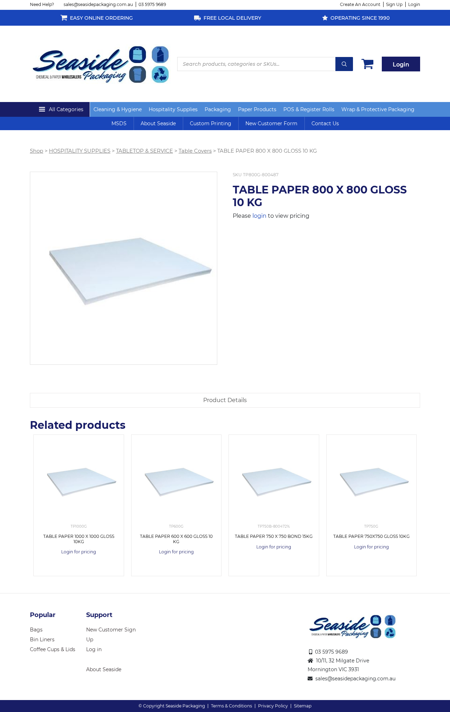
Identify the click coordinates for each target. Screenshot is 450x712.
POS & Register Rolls (308, 109)
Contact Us (325, 123)
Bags (36, 630)
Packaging (218, 109)
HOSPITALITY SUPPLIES (79, 151)
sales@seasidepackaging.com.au (98, 4)
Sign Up (394, 4)
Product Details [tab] (225, 400)
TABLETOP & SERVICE (144, 151)
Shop (36, 151)
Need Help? (42, 4)
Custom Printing (210, 123)
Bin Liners (42, 639)
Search (344, 64)
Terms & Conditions (231, 705)
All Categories (66, 109)
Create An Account (360, 4)
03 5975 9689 (152, 4)
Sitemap (302, 705)
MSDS (119, 123)
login (259, 215)
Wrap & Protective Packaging (377, 109)
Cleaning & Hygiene (118, 109)
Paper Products (257, 109)
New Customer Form (271, 123)
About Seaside (158, 123)
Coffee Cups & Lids (52, 649)
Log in (94, 649)
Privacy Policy (273, 705)
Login (414, 4)
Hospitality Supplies (173, 109)
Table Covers (195, 151)
